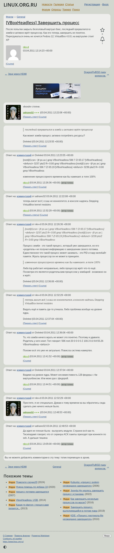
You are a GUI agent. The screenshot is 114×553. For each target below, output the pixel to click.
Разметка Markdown (40, 536)
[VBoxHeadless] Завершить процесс (42, 22)
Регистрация (92, 4)
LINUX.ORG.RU (20, 4)
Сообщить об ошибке (12, 539)
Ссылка (10, 64)
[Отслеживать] (102, 39)
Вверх (107, 536)
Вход (105, 4)
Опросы (56, 9)
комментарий (24, 155)
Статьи (69, 4)
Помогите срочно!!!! (26, 482)
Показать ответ (30, 117)
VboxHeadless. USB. (27, 500)
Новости (47, 4)
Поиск (76, 9)
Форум (46, 9)
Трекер (66, 9)
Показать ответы (31, 215)
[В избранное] (102, 30)
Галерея (59, 4)
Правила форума (22, 536)
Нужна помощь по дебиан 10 (32, 487)
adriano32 (28, 112)
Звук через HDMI (17, 74)
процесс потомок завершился (32, 492)
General (21, 17)
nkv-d (26, 47)
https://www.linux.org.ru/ (13, 542)
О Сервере (8, 536)
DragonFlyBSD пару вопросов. (95, 74)
